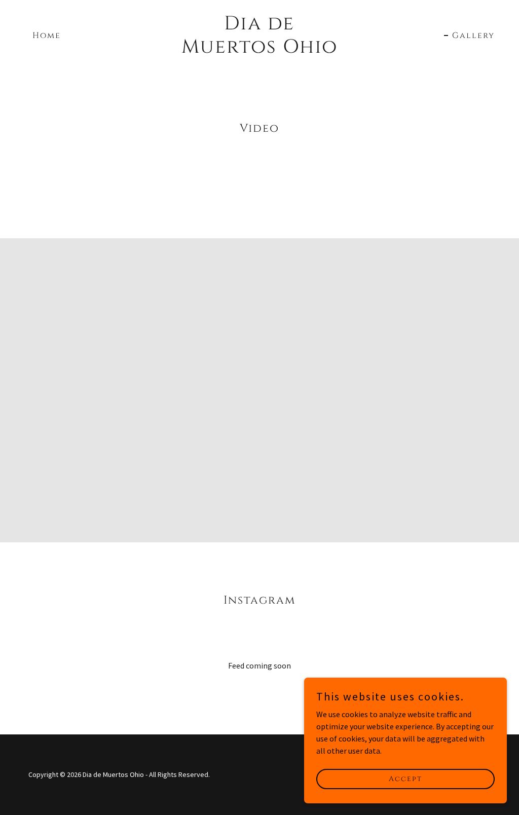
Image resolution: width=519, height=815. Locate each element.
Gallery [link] (473, 35)
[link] (259, 50)
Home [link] (46, 35)
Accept (405, 779)
